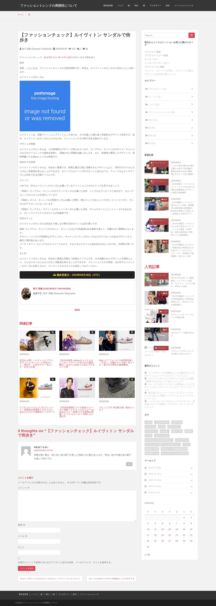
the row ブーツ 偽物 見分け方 (182, 334)
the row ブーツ (152, 453)
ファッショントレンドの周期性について (48, 5)
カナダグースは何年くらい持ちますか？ (163, 444)
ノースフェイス (161, 422)
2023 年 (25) (154, 486)
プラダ (186, 444)
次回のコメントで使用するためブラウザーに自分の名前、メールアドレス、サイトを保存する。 (65, 562)
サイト (21, 547)
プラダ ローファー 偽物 (156, 55)
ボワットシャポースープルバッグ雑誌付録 (182, 316)
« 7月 (147, 554)
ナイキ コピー (151, 59)
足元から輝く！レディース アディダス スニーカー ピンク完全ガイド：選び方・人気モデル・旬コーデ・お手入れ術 (36, 363)
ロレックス (150, 427)
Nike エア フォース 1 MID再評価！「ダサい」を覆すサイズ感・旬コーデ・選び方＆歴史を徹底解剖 (116, 362)
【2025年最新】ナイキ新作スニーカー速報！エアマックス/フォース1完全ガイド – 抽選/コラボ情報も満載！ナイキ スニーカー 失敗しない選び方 (76, 411)
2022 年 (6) (154, 492)
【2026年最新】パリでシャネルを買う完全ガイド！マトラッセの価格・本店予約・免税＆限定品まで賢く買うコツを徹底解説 (182, 229)
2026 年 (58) (154, 467)
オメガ (162, 427)
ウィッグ (154, 96)
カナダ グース (182, 440)
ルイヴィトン (174, 427)
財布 (168, 5)
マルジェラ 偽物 (153, 51)
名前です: (38, 293)
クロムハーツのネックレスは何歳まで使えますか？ (182, 352)
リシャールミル (161, 435)
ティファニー (151, 431)
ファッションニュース (183, 5)
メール (22, 536)
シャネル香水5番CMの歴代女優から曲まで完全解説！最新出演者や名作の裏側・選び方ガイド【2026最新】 (182, 170)
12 (162, 529)
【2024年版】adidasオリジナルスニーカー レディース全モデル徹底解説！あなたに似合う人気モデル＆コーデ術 (77, 363)
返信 (129, 464)
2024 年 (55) (154, 480)
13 (169, 529)
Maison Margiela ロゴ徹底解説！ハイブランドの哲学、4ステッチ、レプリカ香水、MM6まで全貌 (183, 282)
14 (177, 529)
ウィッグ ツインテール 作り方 (175, 453)
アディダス (177, 422)
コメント (24, 487)
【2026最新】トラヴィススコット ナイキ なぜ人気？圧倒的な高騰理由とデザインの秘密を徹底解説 (183, 188)
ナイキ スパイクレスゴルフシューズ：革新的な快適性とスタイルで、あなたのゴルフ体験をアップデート (37, 409)
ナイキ (148, 422)
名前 (21, 525)
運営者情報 (108, 5)
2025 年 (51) (154, 474)
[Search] (191, 35)
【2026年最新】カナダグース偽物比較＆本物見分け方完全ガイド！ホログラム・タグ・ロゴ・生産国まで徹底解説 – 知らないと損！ (182, 250)
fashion (188, 431)
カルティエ (177, 431)
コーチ (148, 435)
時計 (136, 5)
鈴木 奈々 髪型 (152, 449)
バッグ (120, 5)
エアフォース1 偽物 (154, 67)
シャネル (164, 431)
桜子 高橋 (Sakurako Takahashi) (36, 49)
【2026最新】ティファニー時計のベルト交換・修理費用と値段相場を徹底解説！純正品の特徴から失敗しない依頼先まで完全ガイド (182, 208)
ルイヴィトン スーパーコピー (58, 57)
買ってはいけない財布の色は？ (159, 440)
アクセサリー (155, 5)
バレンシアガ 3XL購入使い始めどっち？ (117, 408)
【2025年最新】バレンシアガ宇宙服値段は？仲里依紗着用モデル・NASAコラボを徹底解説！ (182, 300)
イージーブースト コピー (157, 63)
